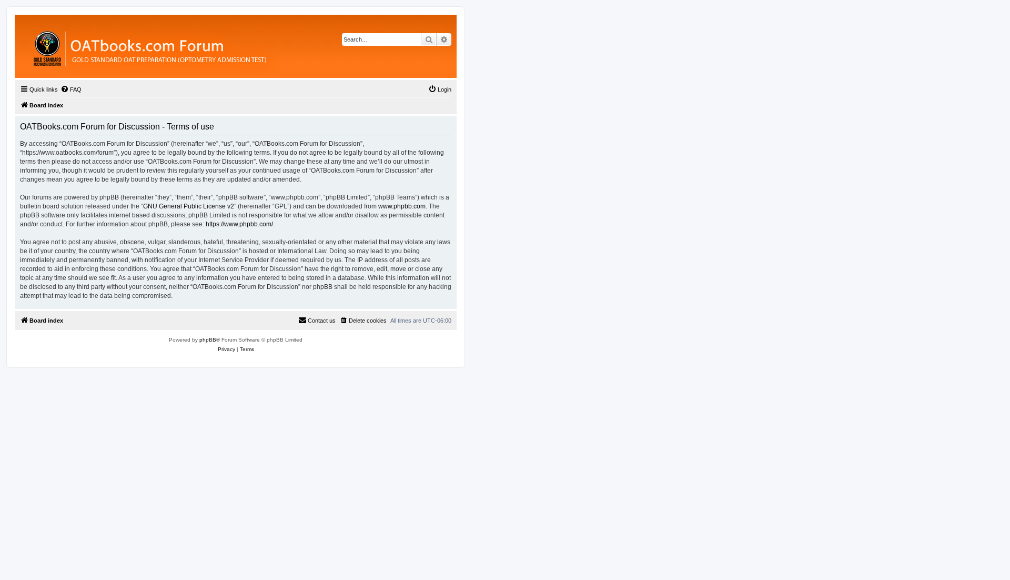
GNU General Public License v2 (188, 206)
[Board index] (207, 46)
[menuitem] (71, 89)
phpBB (207, 340)
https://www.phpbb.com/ (239, 224)
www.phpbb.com (402, 206)
